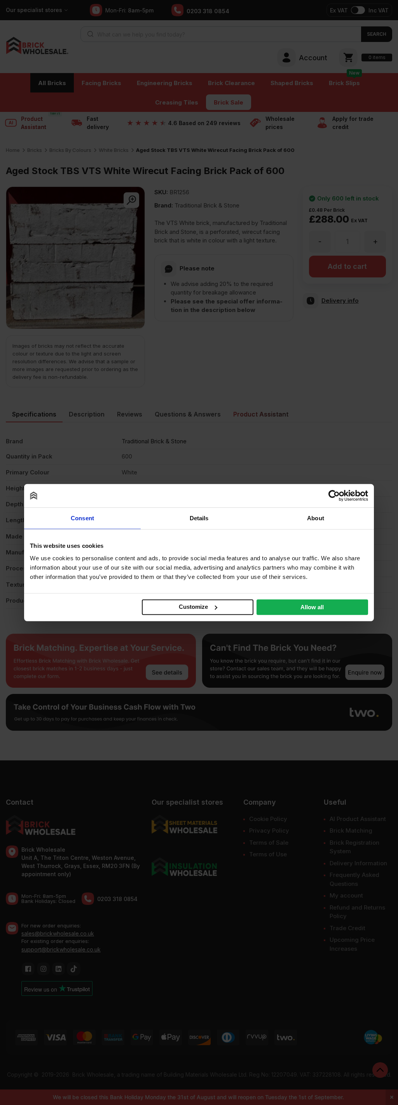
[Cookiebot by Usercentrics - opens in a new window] (334, 496)
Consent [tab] (82, 518)
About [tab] (315, 518)
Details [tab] (199, 518)
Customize (193, 606)
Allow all (312, 606)
